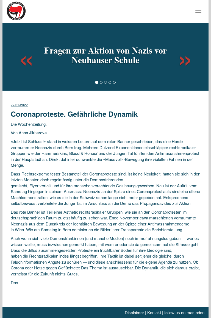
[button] (21, 56)
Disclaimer (134, 312)
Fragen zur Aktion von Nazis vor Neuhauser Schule (105, 55)
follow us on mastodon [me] (184, 312)
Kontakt (154, 312)
